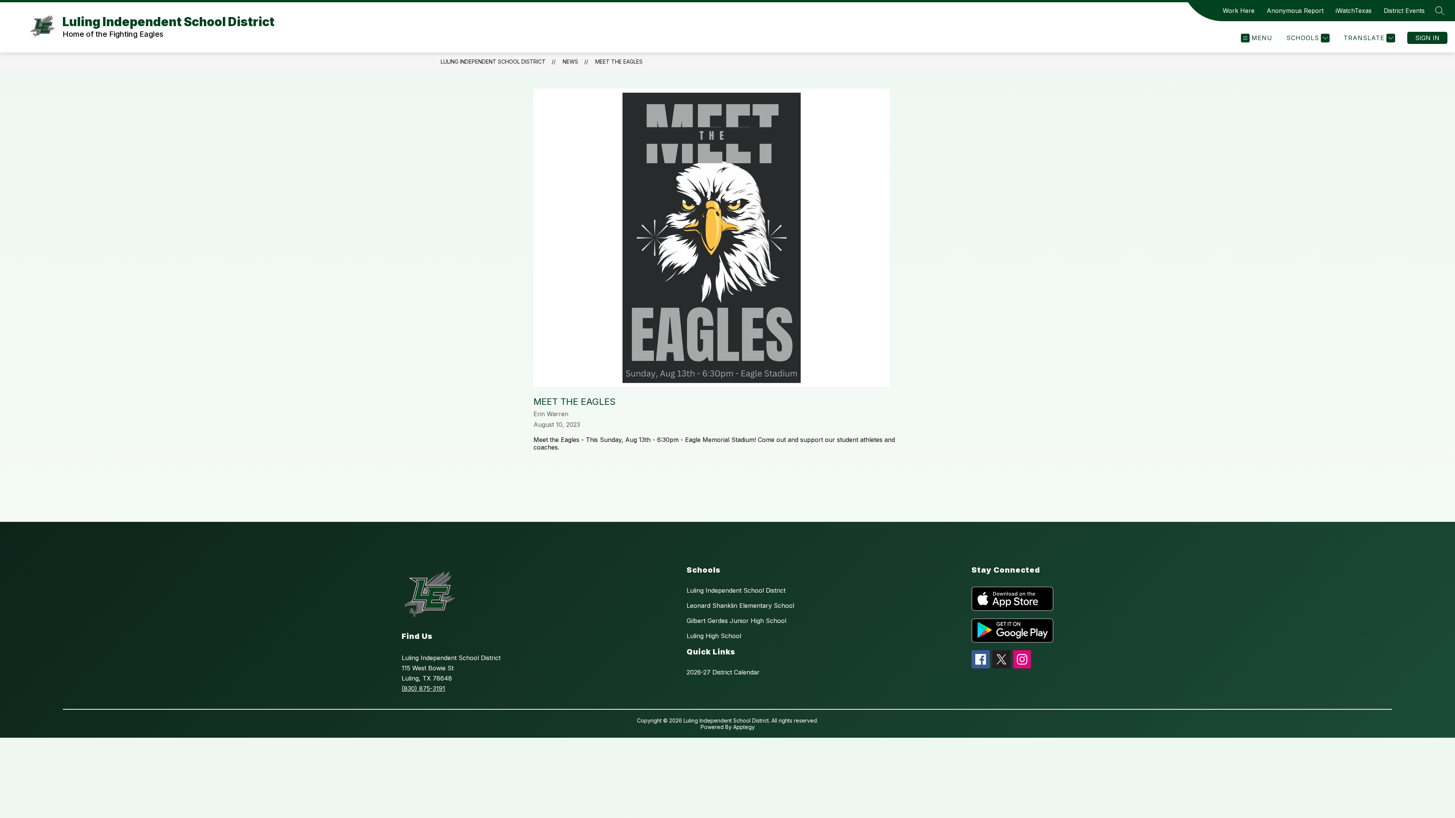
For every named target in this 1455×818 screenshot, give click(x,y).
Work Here (1239, 10)
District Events (1404, 10)
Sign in (1427, 38)
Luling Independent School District (493, 61)
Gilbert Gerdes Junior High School (736, 620)
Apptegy (744, 727)
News (570, 61)
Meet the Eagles (619, 61)
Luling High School (714, 636)
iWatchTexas (1354, 10)
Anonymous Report (1295, 10)
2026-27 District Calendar (723, 672)
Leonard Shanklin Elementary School (740, 605)
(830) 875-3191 (423, 688)
